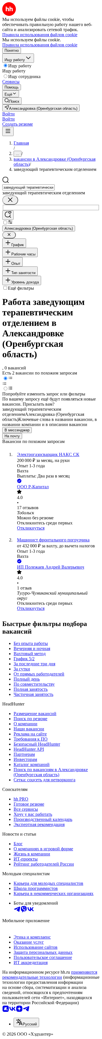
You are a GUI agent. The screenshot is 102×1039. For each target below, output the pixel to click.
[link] (12, 100)
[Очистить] (10, 200)
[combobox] (28, 187)
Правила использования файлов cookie (39, 44)
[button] (8, 113)
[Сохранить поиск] (8, 215)
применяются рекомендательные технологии (49, 975)
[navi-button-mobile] (8, 131)
